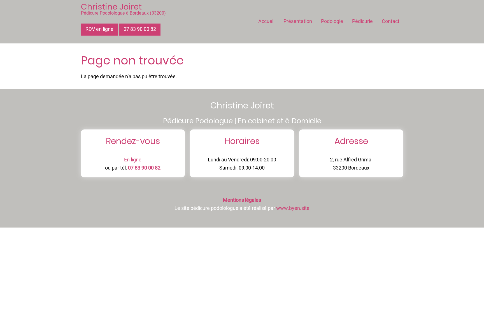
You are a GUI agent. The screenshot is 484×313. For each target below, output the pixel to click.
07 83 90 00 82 (140, 29)
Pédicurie (362, 21)
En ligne (132, 160)
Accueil (266, 21)
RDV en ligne (99, 29)
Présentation (297, 21)
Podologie (332, 21)
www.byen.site (293, 208)
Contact (390, 21)
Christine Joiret (111, 6)
